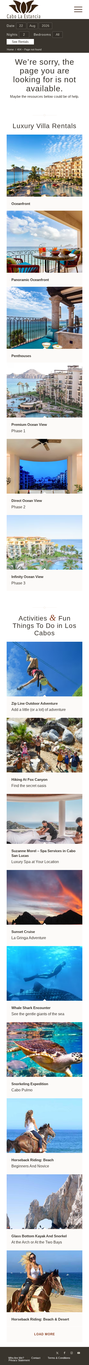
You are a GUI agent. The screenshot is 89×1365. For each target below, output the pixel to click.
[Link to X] (57, 1352)
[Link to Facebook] (64, 1352)
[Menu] (75, 9)
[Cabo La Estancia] (37, 9)
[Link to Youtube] (78, 1352)
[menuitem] (75, 9)
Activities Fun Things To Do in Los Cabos (44, 626)
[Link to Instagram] (71, 1352)
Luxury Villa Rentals (44, 126)
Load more (44, 1334)
